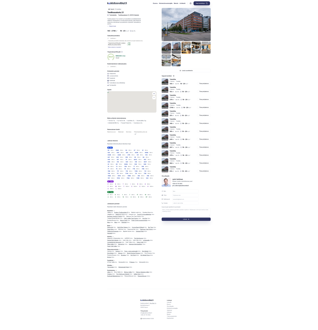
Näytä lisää (112, 26)
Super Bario (110, 229)
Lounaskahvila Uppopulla (114, 242)
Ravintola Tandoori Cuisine (114, 216)
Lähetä (185, 219)
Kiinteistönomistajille (165, 3)
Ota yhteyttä (170, 306)
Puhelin (166, 203)
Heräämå (109, 233)
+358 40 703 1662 (177, 183)
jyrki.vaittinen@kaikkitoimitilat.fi (180, 185)
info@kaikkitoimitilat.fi (146, 313)
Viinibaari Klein (140, 231)
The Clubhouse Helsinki (122, 274)
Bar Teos (150, 227)
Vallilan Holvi (137, 274)
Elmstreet (124, 222)
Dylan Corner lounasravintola (139, 220)
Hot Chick (133, 255)
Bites (108, 222)
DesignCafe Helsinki (112, 240)
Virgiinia (109, 274)
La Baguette (146, 240)
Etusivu (155, 3)
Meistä (176, 3)
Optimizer (169, 310)
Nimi (165, 191)
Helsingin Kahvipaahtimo (135, 244)
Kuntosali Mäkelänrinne (113, 276)
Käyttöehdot (170, 318)
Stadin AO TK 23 (120, 214)
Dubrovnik (110, 227)
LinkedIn (169, 302)
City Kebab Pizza (145, 255)
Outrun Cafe (140, 242)
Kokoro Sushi (123, 220)
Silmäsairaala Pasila (123, 267)
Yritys (165, 195)
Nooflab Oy (153, 303)
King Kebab (145, 251)
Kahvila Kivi (121, 244)
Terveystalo (110, 267)
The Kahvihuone (138, 238)
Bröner (109, 257)
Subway (118, 251)
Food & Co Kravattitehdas (144, 214)
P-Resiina (131, 262)
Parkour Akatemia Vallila (142, 272)
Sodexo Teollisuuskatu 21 (121, 212)
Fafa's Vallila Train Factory (131, 218)
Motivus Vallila (128, 272)
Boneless (123, 255)
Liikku (108, 272)
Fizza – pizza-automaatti (131, 251)
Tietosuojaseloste (172, 316)
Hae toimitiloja (200, 3)
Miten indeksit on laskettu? (114, 47)
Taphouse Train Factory (146, 229)
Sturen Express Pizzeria (133, 253)
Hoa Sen (144, 218)
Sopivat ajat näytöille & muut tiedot (171, 207)
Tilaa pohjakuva (204, 83)
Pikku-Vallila (110, 244)
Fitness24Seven (142, 276)
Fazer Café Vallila (112, 246)
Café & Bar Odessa (122, 227)
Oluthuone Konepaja (112, 231)
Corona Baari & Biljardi (138, 227)
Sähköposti (167, 199)
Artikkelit (182, 3)
